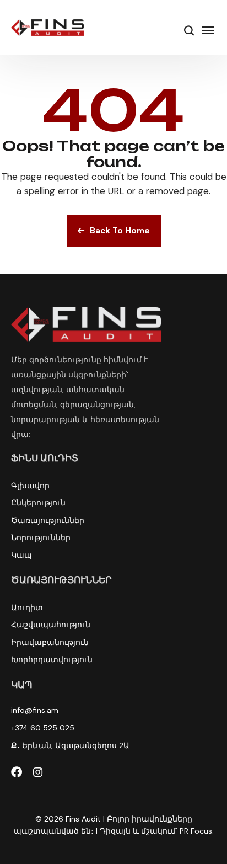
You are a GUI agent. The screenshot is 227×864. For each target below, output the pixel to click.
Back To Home (120, 230)
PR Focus (196, 831)
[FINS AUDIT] (47, 28)
